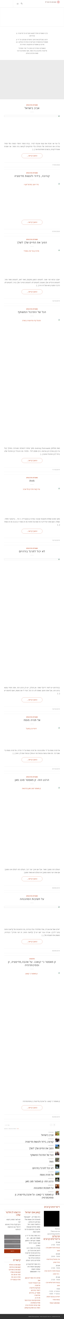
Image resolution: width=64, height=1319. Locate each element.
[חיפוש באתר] (20, 4)
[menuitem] (20, 4)
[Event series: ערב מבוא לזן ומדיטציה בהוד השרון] (50, 1256)
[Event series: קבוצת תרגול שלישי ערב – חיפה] (50, 1280)
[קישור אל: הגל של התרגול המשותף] (57, 1153)
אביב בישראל (32, 108)
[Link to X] (9, 4)
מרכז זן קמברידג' (15, 1280)
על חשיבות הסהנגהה (32, 899)
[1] (32, 621)
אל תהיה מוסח (32, 720)
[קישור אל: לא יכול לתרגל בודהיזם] (57, 1166)
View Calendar (55, 1303)
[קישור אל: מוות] (57, 1160)
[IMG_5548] (32, 916)
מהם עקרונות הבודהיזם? (32, 1300)
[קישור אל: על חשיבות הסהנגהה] (57, 1186)
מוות (32, 480)
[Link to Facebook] (7, 4)
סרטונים (32, 959)
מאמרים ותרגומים (32, 105)
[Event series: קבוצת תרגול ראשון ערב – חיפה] (50, 1245)
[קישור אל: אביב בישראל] (57, 1133)
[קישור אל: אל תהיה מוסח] (57, 1173)
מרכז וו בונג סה (15, 1277)
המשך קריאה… (32, 156)
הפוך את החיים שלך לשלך (32, 242)
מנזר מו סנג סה (15, 1275)
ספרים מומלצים (35, 1303)
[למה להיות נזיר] (32, 200)
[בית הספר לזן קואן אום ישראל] (52, 4)
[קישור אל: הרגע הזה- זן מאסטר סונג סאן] (57, 1180)
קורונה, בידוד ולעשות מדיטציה (32, 176)
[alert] (52, 1222)
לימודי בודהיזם (35, 1290)
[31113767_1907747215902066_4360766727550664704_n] (32, 381)
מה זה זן (37, 1298)
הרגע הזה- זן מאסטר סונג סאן (32, 780)
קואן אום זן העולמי (14, 1265)
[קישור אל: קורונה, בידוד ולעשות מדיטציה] (57, 1140)
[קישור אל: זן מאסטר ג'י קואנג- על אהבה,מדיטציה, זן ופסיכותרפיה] (57, 1193)
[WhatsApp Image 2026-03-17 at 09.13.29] (32, 127)
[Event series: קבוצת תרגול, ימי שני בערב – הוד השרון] (50, 1268)
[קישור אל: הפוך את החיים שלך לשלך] (57, 1147)
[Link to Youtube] (4, 4)
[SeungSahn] (32, 826)
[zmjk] (32, 1035)
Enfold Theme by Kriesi (34, 1316)
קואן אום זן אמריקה (14, 1270)
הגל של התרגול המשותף (32, 312)
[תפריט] (18, 4)
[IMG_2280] (32, 501)
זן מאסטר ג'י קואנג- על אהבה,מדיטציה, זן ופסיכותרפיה (32, 963)
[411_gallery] (32, 263)
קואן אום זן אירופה (14, 1267)
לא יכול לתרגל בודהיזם (32, 551)
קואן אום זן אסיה (15, 1272)
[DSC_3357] (32, 737)
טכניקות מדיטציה (34, 1288)
